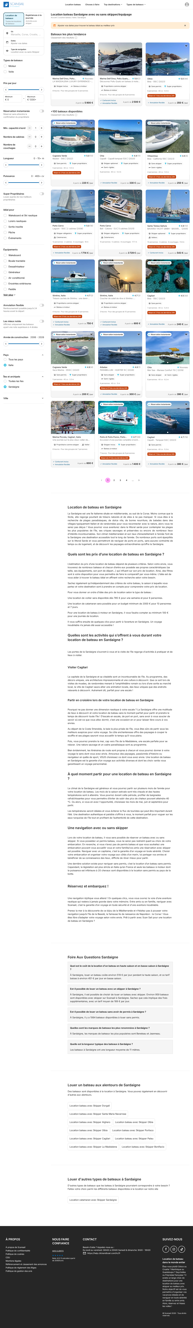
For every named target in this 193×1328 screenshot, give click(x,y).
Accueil (54, 17)
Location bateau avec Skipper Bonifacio (143, 1146)
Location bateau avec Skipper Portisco (133, 1130)
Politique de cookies (15, 1254)
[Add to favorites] (186, 46)
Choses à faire (92, 4)
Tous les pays (15, 359)
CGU (8, 1257)
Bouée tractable (16, 260)
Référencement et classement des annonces (26, 1264)
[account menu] (187, 4)
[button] (72, 73)
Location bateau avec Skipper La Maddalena (93, 1146)
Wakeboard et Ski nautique (22, 215)
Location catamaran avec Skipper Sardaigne (93, 1199)
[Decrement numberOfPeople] (29, 128)
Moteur (12, 66)
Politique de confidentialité (18, 1250)
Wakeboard (14, 255)
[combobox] (26, 34)
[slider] (5, 89)
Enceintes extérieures (19, 283)
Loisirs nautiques (17, 221)
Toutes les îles (15, 381)
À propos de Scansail (15, 1247)
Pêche (11, 232)
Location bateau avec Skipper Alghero (90, 1122)
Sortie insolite (15, 226)
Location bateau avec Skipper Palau (134, 1138)
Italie (74, 17)
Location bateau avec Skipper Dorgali (90, 1105)
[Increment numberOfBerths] (41, 146)
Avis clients (58, 1251)
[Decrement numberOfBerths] (29, 146)
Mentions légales (13, 1261)
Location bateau (73, 4)
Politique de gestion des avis (19, 1271)
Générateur (14, 272)
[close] (185, 25)
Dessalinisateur (16, 266)
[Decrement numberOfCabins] (29, 136)
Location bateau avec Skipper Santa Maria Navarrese (98, 1113)
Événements (14, 238)
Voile (11, 71)
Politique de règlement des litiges (21, 1267)
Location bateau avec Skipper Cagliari (90, 1138)
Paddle (12, 289)
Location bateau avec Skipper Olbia (134, 1122)
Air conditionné (16, 277)
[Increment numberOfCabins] (41, 136)
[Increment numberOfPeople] (41, 128)
